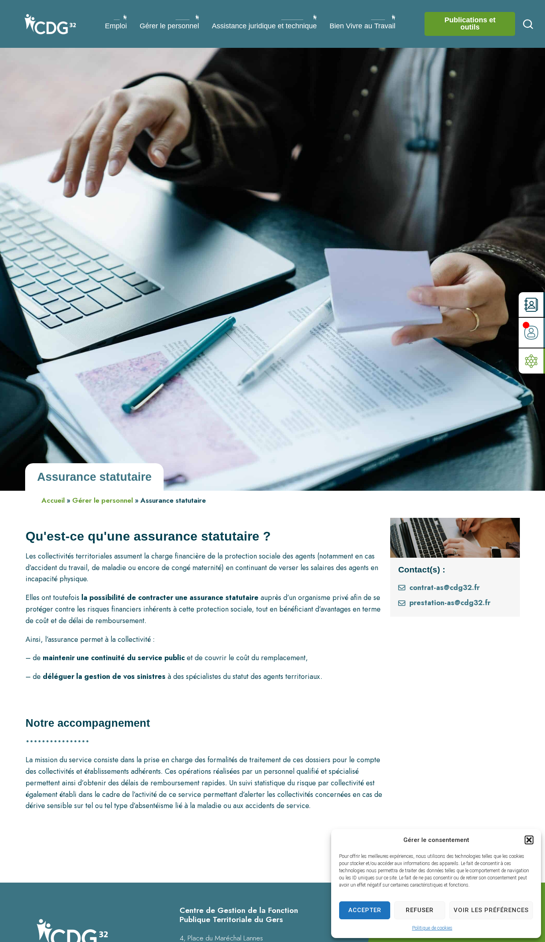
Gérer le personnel (102, 500)
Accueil (53, 500)
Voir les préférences (491, 910)
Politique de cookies (432, 928)
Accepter (364, 910)
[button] (529, 840)
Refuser (420, 910)
